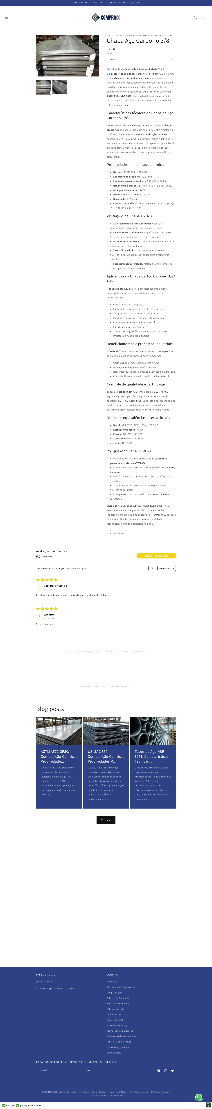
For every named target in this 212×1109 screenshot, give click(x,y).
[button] (6, 17)
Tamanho (111, 53)
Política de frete (116, 1095)
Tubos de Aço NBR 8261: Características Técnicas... (152, 756)
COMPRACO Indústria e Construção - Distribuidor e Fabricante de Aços (76, 1092)
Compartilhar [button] (117, 533)
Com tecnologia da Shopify (116, 1092)
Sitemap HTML (114, 1052)
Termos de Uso (114, 1014)
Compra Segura (114, 992)
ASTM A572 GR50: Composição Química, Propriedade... (59, 756)
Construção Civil (115, 1020)
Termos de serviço (99, 1095)
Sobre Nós (112, 981)
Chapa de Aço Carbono (118, 1047)
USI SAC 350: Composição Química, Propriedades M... (106, 756)
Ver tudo (106, 819)
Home (81, 686)
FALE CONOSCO (46, 974)
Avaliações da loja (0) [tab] (76, 568)
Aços (88, 686)
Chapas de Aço (87, 651)
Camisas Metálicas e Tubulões (121, 1036)
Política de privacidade (160, 1092)
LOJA (76, 651)
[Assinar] (88, 1070)
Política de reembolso (139, 1092)
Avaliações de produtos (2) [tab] (50, 568)
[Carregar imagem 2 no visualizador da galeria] (59, 87)
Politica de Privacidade (118, 1003)
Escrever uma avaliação (157, 555)
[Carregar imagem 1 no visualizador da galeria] (43, 87)
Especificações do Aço (118, 1025)
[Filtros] (152, 568)
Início (69, 651)
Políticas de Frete (115, 1009)
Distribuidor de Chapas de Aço (122, 987)
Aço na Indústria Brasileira (120, 1030)
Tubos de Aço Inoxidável (119, 1041)
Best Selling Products (108, 651)
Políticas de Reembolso (118, 998)
